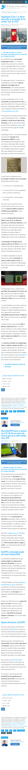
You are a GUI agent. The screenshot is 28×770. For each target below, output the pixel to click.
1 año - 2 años (6, 384)
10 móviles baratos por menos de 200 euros (14, 365)
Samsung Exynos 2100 (11, 111)
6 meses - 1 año (6, 381)
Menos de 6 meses (7, 378)
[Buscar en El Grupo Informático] (26, 2)
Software (9, 733)
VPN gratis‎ (14, 629)
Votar (3, 390)
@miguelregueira (14, 422)
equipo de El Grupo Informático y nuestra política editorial (14, 403)
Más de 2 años (6, 386)
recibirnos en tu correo (18, 407)
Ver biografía (15, 425)
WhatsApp (3, 407)
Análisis (3, 733)
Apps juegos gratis (11, 2)
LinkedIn (22, 422)
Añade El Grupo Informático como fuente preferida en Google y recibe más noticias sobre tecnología (15, 47)
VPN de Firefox (17, 660)
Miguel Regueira (5, 24)
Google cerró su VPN (14, 533)
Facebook (14, 405)
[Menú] (2, 1)
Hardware (4, 413)
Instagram (20, 405)
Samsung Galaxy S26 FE (22, 2)
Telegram (9, 407)
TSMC (19, 125)
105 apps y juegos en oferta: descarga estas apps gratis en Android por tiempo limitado (14, 54)
